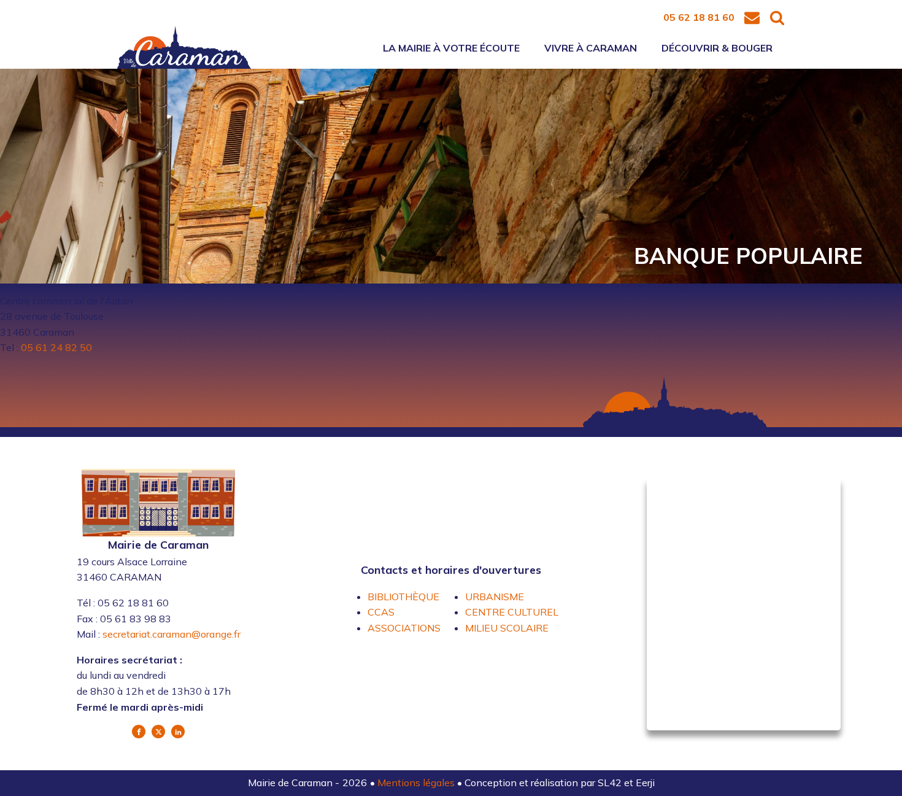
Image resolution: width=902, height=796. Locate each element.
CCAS (381, 612)
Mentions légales (417, 782)
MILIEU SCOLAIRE (507, 628)
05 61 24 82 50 (56, 347)
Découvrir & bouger (717, 48)
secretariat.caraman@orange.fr (171, 634)
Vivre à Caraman (590, 48)
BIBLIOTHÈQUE (403, 596)
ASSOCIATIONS (404, 628)
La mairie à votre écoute (451, 48)
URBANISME (494, 596)
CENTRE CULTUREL (511, 612)
